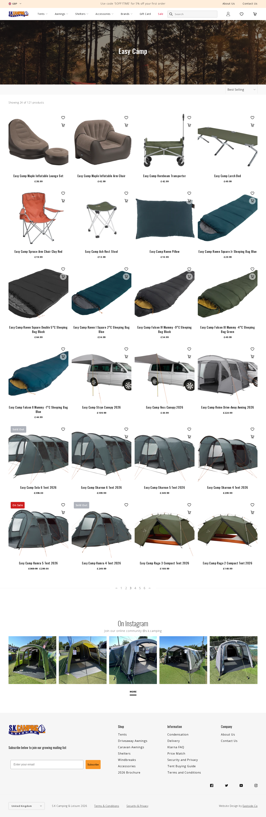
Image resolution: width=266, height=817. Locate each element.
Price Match (176, 753)
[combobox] (192, 14)
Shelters (80, 13)
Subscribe (93, 764)
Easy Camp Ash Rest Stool (101, 251)
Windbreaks (127, 760)
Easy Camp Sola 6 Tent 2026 (38, 487)
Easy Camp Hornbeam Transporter (164, 176)
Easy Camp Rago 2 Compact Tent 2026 (227, 563)
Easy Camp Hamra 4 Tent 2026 (101, 563)
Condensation (178, 734)
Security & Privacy (137, 806)
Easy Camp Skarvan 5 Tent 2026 (164, 487)
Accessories (103, 13)
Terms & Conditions (106, 806)
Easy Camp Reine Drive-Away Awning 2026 (227, 407)
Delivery (173, 741)
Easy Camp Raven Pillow (164, 251)
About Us (229, 3)
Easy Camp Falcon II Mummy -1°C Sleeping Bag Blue (38, 409)
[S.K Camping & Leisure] (18, 14)
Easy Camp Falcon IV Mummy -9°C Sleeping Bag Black (164, 329)
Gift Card (145, 13)
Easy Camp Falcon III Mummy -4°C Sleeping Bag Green (227, 329)
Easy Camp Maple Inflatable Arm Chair (101, 176)
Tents (41, 13)
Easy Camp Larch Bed (227, 176)
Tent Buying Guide (181, 766)
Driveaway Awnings (132, 741)
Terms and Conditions (184, 772)
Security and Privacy (182, 760)
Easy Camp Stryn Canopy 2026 (101, 407)
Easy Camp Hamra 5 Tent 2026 (38, 563)
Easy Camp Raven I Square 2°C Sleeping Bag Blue (101, 329)
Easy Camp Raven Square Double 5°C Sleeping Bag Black (38, 329)
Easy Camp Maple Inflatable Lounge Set (38, 176)
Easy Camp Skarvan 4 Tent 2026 (227, 487)
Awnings (60, 13)
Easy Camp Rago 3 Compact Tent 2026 (164, 563)
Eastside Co (250, 806)
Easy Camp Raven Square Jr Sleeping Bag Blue (228, 251)
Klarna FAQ (175, 747)
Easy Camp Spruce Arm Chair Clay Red (38, 251)
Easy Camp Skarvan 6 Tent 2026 (101, 487)
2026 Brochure (129, 772)
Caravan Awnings (131, 747)
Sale (160, 13)
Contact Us (250, 3)
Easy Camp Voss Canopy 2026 (164, 407)
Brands (125, 13)
